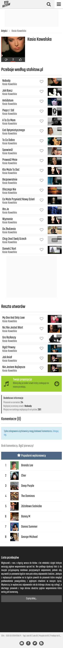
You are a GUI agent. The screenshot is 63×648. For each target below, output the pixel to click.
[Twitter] (35, 643)
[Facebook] (28, 643)
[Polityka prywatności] (41, 643)
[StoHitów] (6, 4)
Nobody (28, 406)
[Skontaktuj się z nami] (21, 643)
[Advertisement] (31, 18)
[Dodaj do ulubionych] (41, 82)
